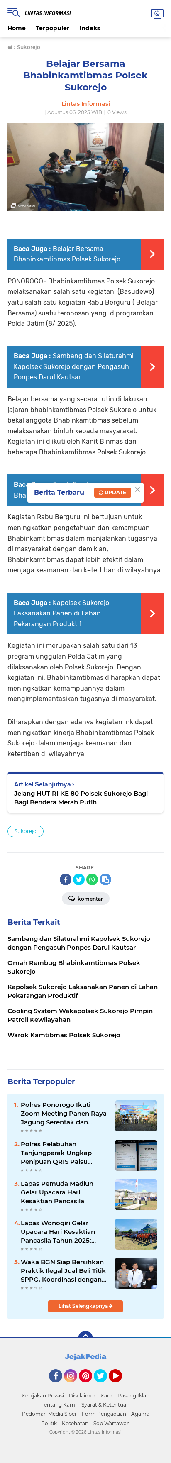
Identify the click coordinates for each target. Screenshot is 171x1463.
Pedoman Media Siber (49, 1414)
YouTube (121, 1386)
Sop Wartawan (111, 1423)
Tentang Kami (59, 1405)
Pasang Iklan (133, 1395)
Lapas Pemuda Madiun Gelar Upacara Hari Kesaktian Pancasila (57, 1192)
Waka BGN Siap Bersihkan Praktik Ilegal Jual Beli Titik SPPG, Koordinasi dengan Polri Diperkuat (63, 1271)
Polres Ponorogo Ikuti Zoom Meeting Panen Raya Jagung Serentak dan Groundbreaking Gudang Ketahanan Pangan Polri (64, 1113)
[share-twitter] (79, 879)
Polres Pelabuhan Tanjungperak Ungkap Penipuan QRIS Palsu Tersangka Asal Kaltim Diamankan (56, 1153)
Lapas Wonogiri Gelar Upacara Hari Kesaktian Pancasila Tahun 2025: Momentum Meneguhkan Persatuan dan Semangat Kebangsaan (61, 1232)
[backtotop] (85, 1338)
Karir (106, 1395)
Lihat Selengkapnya (84, 1306)
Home (16, 28)
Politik (49, 1423)
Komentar (89, 899)
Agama (140, 1414)
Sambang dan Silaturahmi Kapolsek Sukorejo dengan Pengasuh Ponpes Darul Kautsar (74, 366)
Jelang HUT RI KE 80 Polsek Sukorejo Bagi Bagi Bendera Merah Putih (81, 797)
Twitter (104, 1386)
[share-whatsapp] (92, 879)
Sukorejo (26, 831)
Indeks (89, 28)
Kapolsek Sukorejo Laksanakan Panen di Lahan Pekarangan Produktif (61, 613)
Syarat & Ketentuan (105, 1405)
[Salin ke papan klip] (105, 879)
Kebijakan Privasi (43, 1395)
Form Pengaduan (104, 1414)
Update (114, 492)
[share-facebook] (65, 879)
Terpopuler (52, 28)
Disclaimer (82, 1395)
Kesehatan (75, 1423)
